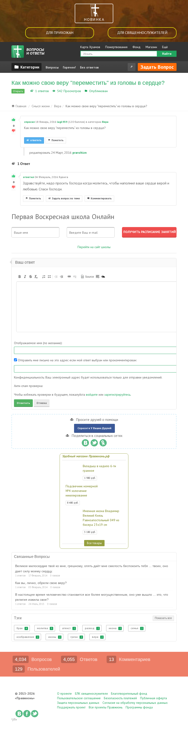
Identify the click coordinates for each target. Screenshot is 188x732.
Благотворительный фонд (129, 693)
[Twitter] (94, 442)
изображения (27, 637)
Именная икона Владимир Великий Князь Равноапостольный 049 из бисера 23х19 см (101, 518)
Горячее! (69, 67)
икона (115, 628)
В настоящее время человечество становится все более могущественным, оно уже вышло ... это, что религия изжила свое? (91, 597)
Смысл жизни (41, 106)
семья (136, 628)
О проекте (64, 693)
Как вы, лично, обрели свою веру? (41, 583)
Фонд (137, 47)
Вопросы (52, 67)
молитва (44, 628)
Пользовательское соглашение (79, 698)
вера (97, 637)
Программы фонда (139, 707)
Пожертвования (116, 47)
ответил (28, 177)
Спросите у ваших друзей (94, 428)
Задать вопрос (157, 67)
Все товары (94, 543)
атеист (68, 628)
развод (92, 628)
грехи (76, 637)
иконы (54, 637)
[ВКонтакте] (85, 442)
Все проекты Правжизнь (105, 707)
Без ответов (89, 67)
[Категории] (26, 67)
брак (22, 628)
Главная (20, 106)
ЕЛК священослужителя (91, 693)
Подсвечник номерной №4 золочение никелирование (82, 490)
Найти (166, 54)
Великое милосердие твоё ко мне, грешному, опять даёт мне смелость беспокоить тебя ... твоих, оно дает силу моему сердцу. (91, 568)
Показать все (163, 618)
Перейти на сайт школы (94, 247)
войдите (92, 394)
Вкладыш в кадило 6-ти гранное (99, 468)
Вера (112, 91)
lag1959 (62, 121)
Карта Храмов (90, 47)
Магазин (151, 47)
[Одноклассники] (103, 442)
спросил (29, 121)
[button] (19, 276)
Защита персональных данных (78, 703)
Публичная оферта (153, 698)
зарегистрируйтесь (117, 394)
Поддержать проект (71, 707)
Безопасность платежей (120, 698)
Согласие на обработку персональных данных (135, 703)
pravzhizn (79, 153)
